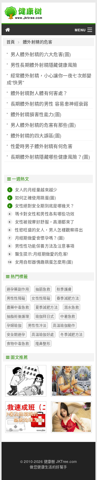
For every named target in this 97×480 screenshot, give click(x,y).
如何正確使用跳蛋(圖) (35, 198)
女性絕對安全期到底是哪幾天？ (44, 206)
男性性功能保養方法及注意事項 (44, 246)
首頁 (10, 42)
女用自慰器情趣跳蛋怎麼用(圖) (44, 262)
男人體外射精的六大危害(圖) (41, 54)
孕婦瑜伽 (14, 325)
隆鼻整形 (42, 343)
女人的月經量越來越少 (36, 190)
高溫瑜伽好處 (43, 334)
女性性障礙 (41, 298)
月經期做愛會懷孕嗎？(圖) (39, 238)
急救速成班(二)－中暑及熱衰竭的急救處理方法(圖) (25, 417)
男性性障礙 (16, 298)
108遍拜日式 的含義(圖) (71, 380)
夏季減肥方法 (46, 307)
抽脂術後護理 (18, 316)
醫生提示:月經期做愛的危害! (41, 254)
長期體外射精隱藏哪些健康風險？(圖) (50, 156)
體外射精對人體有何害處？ (39, 93)
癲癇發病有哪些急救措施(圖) (25, 380)
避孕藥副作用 (18, 289)
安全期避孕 (16, 334)
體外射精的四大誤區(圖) (36, 135)
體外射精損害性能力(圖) (36, 114)
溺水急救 (71, 307)
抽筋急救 (42, 289)
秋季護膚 (64, 289)
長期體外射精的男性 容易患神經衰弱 (49, 103)
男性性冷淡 (37, 325)
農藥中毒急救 (18, 307)
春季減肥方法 (68, 298)
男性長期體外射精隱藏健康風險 (44, 64)
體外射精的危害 (37, 42)
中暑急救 (67, 316)
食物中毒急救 (18, 343)
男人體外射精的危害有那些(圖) (43, 124)
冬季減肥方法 (71, 334)
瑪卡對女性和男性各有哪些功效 (44, 214)
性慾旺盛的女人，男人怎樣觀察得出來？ (49, 230)
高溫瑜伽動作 (64, 325)
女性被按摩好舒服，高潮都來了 (44, 222)
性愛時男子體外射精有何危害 (41, 146)
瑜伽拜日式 (44, 316)
